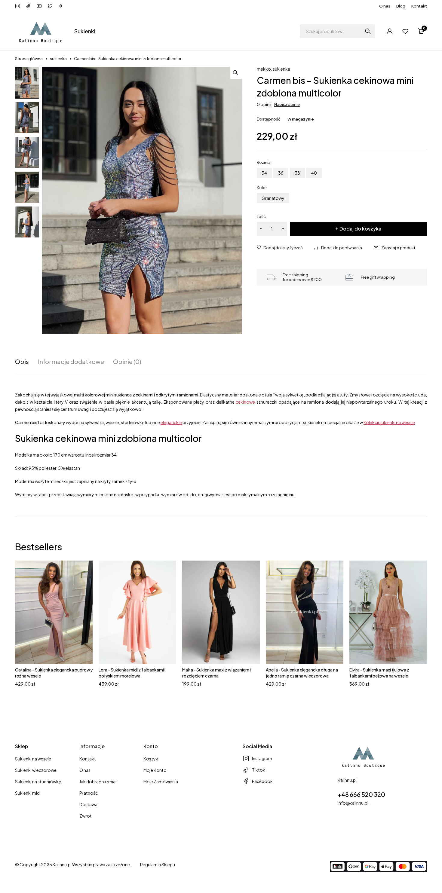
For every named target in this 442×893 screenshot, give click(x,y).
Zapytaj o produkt (398, 247)
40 (314, 173)
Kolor (262, 187)
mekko (264, 69)
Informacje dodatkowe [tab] (71, 361)
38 (297, 173)
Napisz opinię (287, 104)
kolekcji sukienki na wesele (389, 422)
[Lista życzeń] (405, 31)
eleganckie (171, 422)
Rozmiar (264, 162)
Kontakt (419, 6)
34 (264, 173)
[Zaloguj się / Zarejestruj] (390, 31)
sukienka (58, 58)
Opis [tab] (22, 361)
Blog (400, 6)
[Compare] (338, 248)
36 (281, 173)
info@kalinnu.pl (353, 803)
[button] (236, 73)
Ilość (261, 216)
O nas (384, 6)
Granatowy (273, 198)
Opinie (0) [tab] (127, 361)
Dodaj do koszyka (360, 228)
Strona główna (29, 58)
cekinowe (245, 402)
